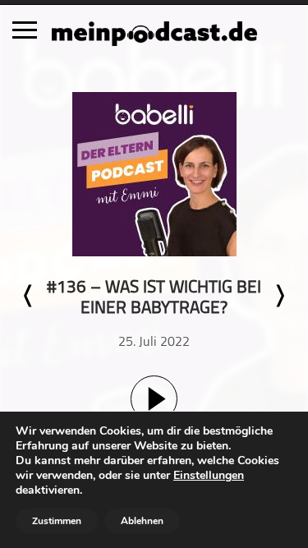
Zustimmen (56, 520)
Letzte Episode (28, 295)
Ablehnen (142, 520)
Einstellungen (208, 475)
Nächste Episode (279, 295)
